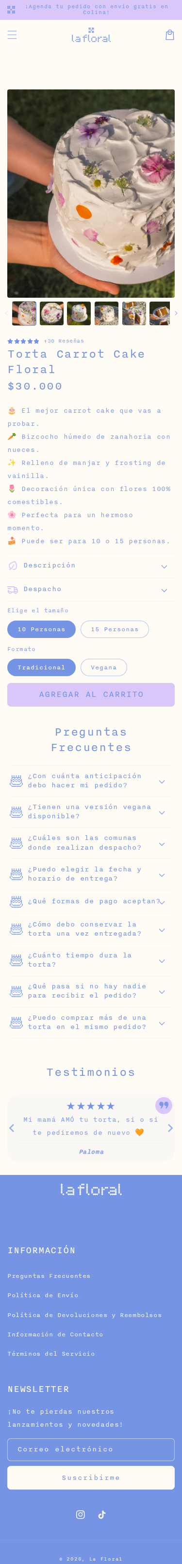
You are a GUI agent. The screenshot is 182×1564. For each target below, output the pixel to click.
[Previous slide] (12, 1128)
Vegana (104, 667)
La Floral (106, 1559)
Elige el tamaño (37, 610)
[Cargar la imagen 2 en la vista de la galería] (52, 313)
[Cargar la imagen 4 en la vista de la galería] (106, 313)
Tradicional (41, 667)
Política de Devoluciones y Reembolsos (84, 1315)
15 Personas (115, 629)
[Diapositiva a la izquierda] (6, 313)
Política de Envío (42, 1295)
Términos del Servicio (51, 1354)
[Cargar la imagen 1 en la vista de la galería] (24, 313)
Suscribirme (91, 1477)
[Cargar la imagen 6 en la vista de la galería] (161, 313)
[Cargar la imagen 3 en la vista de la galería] (79, 313)
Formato (21, 649)
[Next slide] (170, 1128)
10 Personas (41, 629)
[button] (12, 34)
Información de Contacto (55, 1334)
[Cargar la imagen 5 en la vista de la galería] (134, 313)
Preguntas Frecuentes (49, 1276)
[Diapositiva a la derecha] (176, 313)
